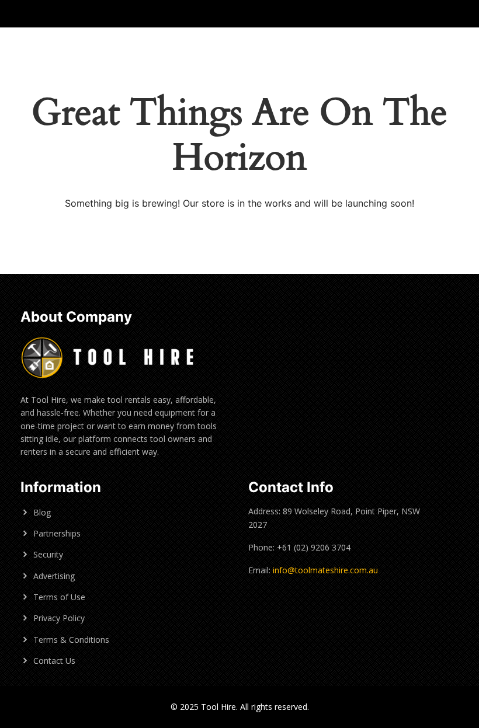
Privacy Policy (59, 617)
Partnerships (57, 533)
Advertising (54, 575)
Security (48, 554)
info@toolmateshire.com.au (325, 570)
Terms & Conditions (71, 639)
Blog (42, 512)
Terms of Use (59, 596)
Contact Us (54, 660)
